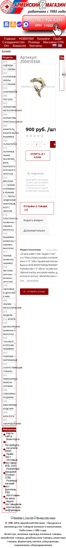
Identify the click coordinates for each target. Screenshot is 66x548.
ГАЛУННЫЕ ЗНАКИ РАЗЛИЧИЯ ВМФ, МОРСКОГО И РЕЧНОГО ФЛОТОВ (9, 161)
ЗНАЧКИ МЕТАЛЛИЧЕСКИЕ (9, 304)
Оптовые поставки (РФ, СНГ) (11, 462)
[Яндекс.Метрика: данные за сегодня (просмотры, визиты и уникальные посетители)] (44, 518)
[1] (27, 136)
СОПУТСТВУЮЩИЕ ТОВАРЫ (9, 367)
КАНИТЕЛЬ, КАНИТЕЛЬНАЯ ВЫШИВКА (9, 131)
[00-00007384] (38, 103)
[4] (38, 136)
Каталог (6, 51)
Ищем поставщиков (13, 503)
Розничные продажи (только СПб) (12, 473)
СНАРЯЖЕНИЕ (9, 90)
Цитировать (32, 280)
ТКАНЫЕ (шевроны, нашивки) (8, 257)
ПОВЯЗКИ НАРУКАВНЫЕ (9, 356)
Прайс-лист (9, 455)
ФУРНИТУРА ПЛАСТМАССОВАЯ (9, 118)
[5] (42, 136)
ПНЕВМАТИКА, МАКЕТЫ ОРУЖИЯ (9, 380)
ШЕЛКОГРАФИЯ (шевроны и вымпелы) (9, 328)
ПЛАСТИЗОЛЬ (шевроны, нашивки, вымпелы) (9, 222)
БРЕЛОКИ (8, 179)
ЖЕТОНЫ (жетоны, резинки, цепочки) (8, 274)
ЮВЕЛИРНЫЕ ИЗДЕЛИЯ (9, 405)
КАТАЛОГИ (8, 414)
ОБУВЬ (9, 69)
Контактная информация (12, 509)
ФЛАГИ (9, 319)
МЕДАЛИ (7, 313)
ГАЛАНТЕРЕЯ (9, 142)
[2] (31, 136)
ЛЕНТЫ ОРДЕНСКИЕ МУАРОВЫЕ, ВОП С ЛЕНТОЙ (9, 203)
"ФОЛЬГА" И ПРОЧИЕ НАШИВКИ (8, 343)
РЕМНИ (9, 84)
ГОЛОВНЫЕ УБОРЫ (9, 77)
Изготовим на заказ (12, 497)
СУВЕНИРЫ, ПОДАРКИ (9, 394)
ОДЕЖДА (8, 63)
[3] (35, 136)
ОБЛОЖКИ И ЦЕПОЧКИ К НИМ (9, 291)
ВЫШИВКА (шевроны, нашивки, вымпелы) (8, 240)
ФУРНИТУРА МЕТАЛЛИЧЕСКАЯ (9, 107)
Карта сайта (9, 435)
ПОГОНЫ (8, 97)
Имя (22, 280)
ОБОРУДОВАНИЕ (9, 422)
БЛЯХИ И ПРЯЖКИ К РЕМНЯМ (9, 189)
